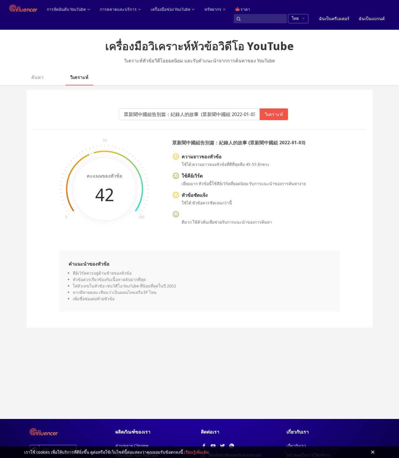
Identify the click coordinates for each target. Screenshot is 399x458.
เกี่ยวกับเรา (296, 445)
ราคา (245, 9)
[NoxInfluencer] (23, 8)
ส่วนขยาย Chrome (131, 445)
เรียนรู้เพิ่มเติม (196, 452)
